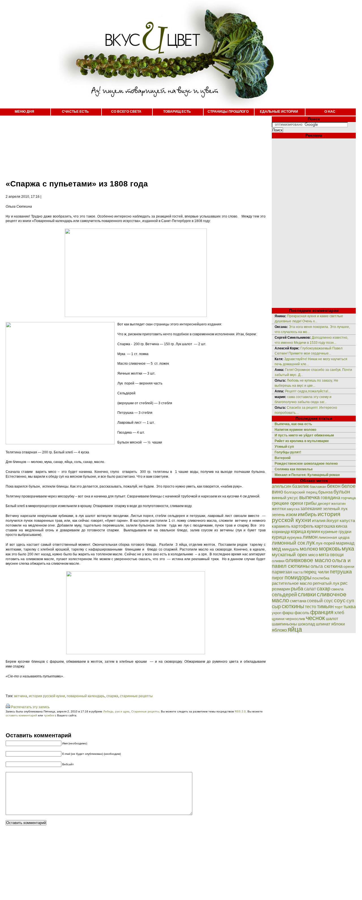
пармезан (282, 571)
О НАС (329, 112)
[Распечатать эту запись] (8, 707)
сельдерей (284, 594)
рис (344, 583)
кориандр (281, 531)
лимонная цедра (334, 537)
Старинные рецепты (145, 711)
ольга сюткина (326, 566)
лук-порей (325, 543)
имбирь (307, 514)
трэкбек (49, 715)
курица (279, 537)
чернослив (295, 618)
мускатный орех (289, 554)
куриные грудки (336, 531)
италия (319, 520)
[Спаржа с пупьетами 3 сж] (135, 653)
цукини (278, 619)
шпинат (323, 623)
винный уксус (285, 497)
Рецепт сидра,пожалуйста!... (308, 391)
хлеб (339, 612)
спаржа (112, 696)
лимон (310, 537)
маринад (345, 542)
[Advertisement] (130, 144)
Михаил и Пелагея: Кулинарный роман (307, 475)
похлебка (320, 578)
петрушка (341, 572)
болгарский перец (300, 492)
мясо (313, 554)
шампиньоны (284, 623)
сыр (276, 606)
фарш (288, 612)
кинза (341, 526)
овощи (337, 554)
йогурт (332, 520)
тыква (349, 606)
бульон (341, 492)
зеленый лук (335, 508)
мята (324, 554)
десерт (324, 503)
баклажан (318, 486)
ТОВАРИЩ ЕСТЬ (177, 112)
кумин (313, 531)
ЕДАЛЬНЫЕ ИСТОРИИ (279, 112)
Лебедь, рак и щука (116, 711)
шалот (332, 618)
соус (340, 600)
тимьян (325, 606)
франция (321, 612)
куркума (294, 537)
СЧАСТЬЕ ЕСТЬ (75, 112)
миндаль (290, 549)
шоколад (306, 623)
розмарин (281, 588)
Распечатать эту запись (30, 707)
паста (298, 572)
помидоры (298, 577)
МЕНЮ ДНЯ (24, 112)
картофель (302, 526)
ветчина (20, 696)
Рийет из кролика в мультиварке (302, 441)
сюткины (293, 606)
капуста (347, 520)
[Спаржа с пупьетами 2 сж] (136, 316)
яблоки (338, 624)
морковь (330, 548)
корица (298, 531)
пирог (278, 577)
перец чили (316, 572)
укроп (276, 613)
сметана (298, 601)
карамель (281, 526)
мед (276, 549)
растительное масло (292, 583)
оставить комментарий (21, 715)
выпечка (309, 497)
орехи (348, 566)
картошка (324, 526)
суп (350, 600)
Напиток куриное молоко (295, 430)
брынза (325, 492)
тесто (310, 606)
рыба (297, 589)
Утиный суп (284, 447)
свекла (337, 589)
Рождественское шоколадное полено (306, 464)
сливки (307, 594)
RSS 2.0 (240, 711)
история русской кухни (47, 696)
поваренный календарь (86, 696)
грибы (310, 503)
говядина (330, 497)
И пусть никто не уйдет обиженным (304, 435)
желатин (338, 503)
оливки (278, 560)
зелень (278, 514)
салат (310, 588)
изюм (291, 514)
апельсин (281, 486)
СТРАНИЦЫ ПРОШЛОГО (228, 112)
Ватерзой (282, 458)
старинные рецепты (136, 696)
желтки (279, 508)
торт (338, 607)
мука (348, 548)
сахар (323, 589)
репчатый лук (326, 583)
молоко (309, 548)
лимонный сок (288, 543)
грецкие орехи (287, 503)
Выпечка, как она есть (293, 424)
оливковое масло (308, 560)
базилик (300, 486)
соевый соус (320, 600)
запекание (311, 508)
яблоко (279, 630)
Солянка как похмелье (294, 469)
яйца (295, 629)
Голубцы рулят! (288, 452)
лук (310, 543)
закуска (292, 509)
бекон (334, 486)
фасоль (301, 612)
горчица (348, 498)
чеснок (315, 617)
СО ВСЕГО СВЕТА (126, 112)
